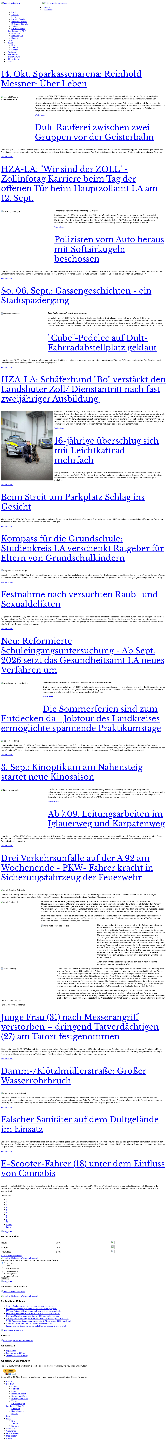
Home (47, 7)
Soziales (15, 14)
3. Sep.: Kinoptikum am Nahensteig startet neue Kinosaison (72, 772)
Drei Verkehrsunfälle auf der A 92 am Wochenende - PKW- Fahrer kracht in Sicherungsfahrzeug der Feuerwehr (77, 867)
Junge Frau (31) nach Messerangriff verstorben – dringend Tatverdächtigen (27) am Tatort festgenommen (80, 1026)
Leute (13, 17)
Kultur (10, 43)
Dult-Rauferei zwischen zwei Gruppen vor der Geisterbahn (94, 132)
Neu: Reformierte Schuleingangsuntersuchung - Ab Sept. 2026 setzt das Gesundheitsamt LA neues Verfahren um (82, 655)
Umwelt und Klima (19, 21)
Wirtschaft (12, 52)
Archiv (11, 61)
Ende (8, 1227)
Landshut (48, 10)
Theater (14, 47)
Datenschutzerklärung (16, 1353)
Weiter (9, 1224)
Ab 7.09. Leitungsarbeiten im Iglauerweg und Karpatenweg (106, 818)
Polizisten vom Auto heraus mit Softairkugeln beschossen (109, 249)
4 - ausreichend (11, 1271)
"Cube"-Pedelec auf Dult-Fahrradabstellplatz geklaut (102, 342)
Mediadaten (13, 59)
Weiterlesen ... (41, 115)
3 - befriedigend (11, 1268)
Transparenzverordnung (17, 1355)
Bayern (14, 38)
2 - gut (7, 1265)
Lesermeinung (14, 57)
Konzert (14, 50)
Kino (13, 45)
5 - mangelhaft (10, 1273)
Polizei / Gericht (18, 19)
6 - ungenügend (11, 1276)
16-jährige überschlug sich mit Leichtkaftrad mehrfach (106, 450)
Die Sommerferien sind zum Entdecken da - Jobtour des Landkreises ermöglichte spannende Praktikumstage (81, 718)
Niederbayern (17, 36)
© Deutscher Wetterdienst (11, 1256)
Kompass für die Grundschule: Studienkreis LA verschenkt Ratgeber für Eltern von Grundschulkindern (82, 548)
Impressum (11, 1350)
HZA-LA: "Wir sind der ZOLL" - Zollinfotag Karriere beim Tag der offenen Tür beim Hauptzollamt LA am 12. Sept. (79, 183)
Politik (14, 12)
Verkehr (14, 26)
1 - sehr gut (9, 1263)
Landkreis (15, 33)
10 (7, 1222)
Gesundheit (13, 54)
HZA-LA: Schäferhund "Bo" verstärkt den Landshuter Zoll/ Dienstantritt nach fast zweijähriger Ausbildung (83, 389)
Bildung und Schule (19, 24)
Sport (10, 40)
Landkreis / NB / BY (17, 31)
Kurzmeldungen (18, 29)
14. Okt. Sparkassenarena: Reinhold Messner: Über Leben (71, 79)
